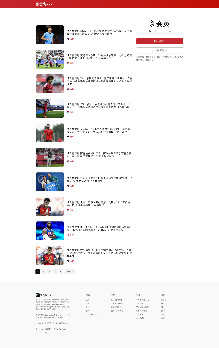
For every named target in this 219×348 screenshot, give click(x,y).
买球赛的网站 (116, 300)
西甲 (72, 63)
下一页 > (69, 271)
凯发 (163, 307)
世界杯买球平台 (117, 303)
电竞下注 (139, 314)
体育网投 (139, 303)
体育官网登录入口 (143, 300)
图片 (87, 310)
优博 (163, 310)
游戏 (87, 307)
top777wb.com (41, 307)
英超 (72, 39)
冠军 (163, 303)
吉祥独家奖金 (159, 50)
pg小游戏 (140, 318)
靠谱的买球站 (141, 310)
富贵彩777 (44, 3)
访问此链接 (159, 41)
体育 (87, 303)
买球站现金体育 (142, 307)
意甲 (72, 137)
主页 (87, 300)
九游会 (164, 300)
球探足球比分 (116, 307)
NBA (72, 235)
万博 (163, 318)
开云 (163, 314)
